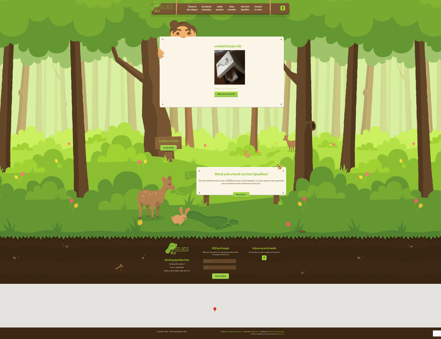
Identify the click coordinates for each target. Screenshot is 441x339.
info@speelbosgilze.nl (177, 264)
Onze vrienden (232, 8)
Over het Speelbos (245, 8)
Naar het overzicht (226, 94)
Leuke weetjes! (220, 8)
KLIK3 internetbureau (276, 331)
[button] (214, 309)
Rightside (254, 331)
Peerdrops (281, 334)
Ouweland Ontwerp (234, 331)
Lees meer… (241, 194)
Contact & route (258, 8)
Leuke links (168, 147)
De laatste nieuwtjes (206, 8)
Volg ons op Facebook (282, 8)
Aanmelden (220, 276)
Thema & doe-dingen (192, 8)
